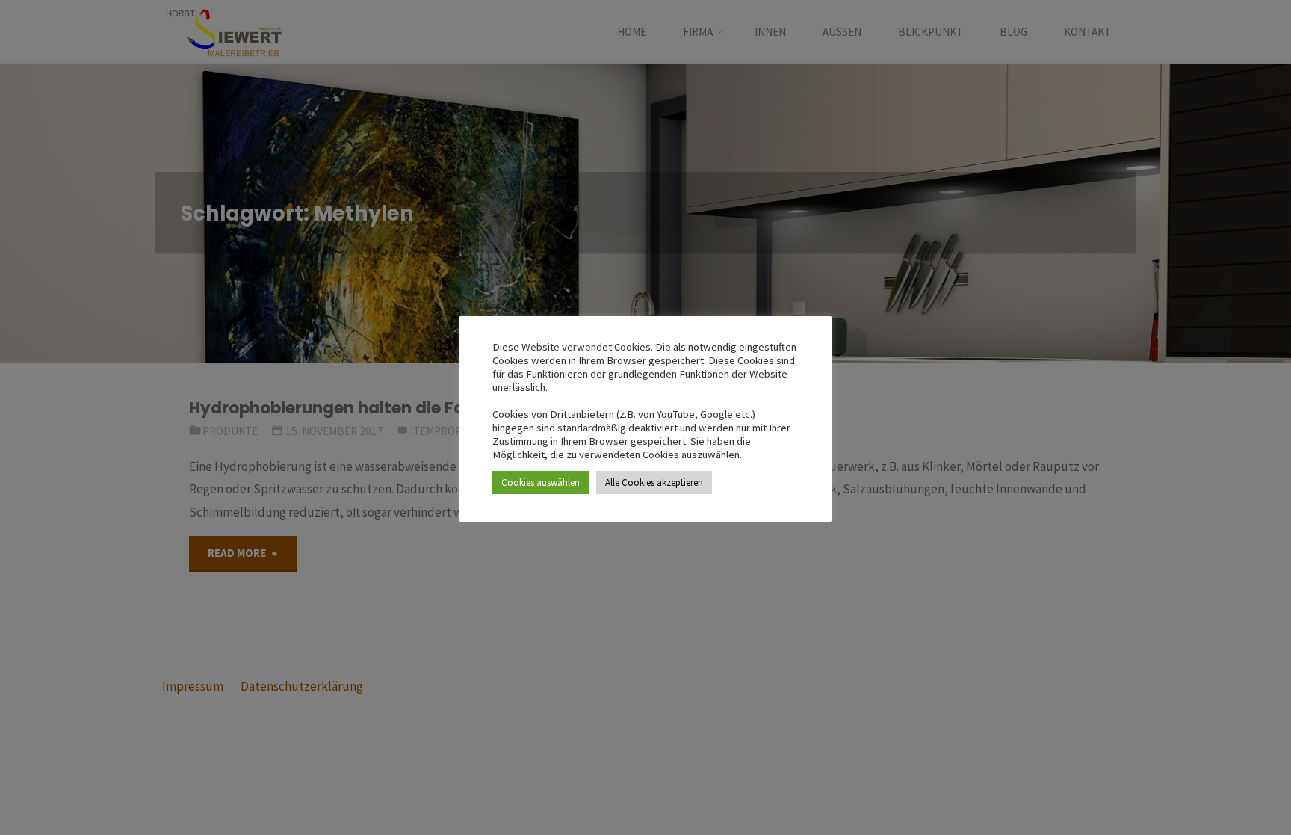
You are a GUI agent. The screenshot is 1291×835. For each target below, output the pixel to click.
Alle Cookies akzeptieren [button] (654, 482)
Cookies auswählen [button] (540, 482)
